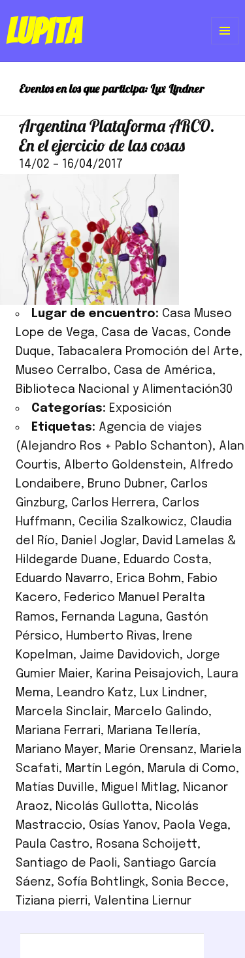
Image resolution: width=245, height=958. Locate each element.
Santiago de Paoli (66, 863)
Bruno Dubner (126, 484)
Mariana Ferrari (58, 731)
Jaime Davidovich (130, 655)
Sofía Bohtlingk (101, 882)
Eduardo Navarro (63, 579)
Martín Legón (103, 769)
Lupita (44, 31)
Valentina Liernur (142, 901)
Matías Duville (55, 788)
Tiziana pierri (52, 901)
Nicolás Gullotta (102, 806)
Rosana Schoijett (146, 844)
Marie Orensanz (149, 750)
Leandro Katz (95, 693)
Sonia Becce (188, 882)
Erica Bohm (148, 579)
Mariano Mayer (57, 750)
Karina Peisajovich (148, 674)
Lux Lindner (172, 693)
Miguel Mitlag (138, 788)
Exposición (140, 408)
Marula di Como (192, 769)
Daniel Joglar (98, 541)
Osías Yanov (123, 825)
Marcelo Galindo (161, 712)
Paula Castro (53, 844)
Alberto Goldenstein (123, 465)
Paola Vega (195, 825)
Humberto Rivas (111, 636)
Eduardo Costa (165, 560)
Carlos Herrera (113, 503)
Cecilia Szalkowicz (131, 522)
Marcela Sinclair (62, 712)
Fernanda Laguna (110, 617)
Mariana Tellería (152, 731)
